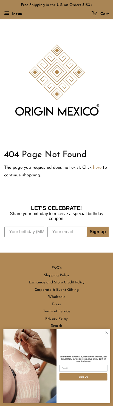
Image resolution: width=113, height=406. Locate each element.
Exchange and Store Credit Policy (56, 282)
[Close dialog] (106, 332)
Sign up (98, 231)
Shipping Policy (56, 275)
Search (56, 326)
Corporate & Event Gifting (57, 290)
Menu (16, 14)
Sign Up (83, 376)
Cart (104, 14)
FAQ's (57, 268)
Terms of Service (56, 311)
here (97, 167)
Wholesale (56, 297)
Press (56, 304)
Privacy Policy (56, 319)
